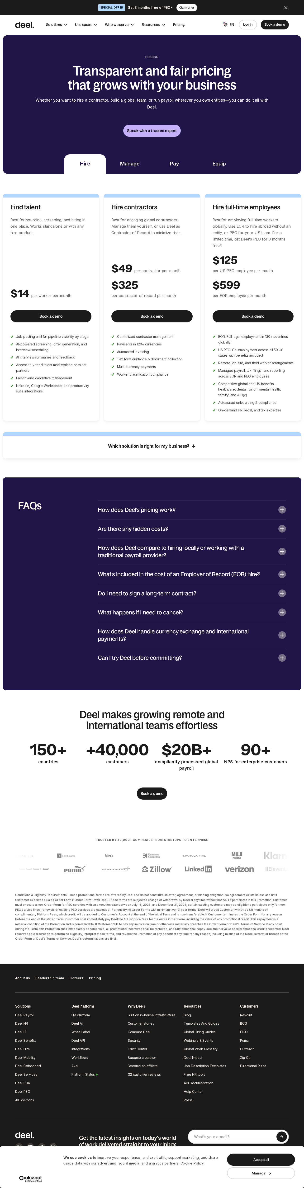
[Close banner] (286, 7)
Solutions (54, 25)
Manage (259, 1173)
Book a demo (275, 24)
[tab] (85, 164)
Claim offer (186, 7)
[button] (192, 509)
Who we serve (117, 25)
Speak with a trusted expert (152, 130)
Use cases (83, 25)
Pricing (179, 25)
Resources (151, 25)
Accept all (261, 1160)
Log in (247, 24)
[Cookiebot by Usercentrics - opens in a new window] (31, 1179)
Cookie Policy (192, 1163)
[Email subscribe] (281, 1136)
